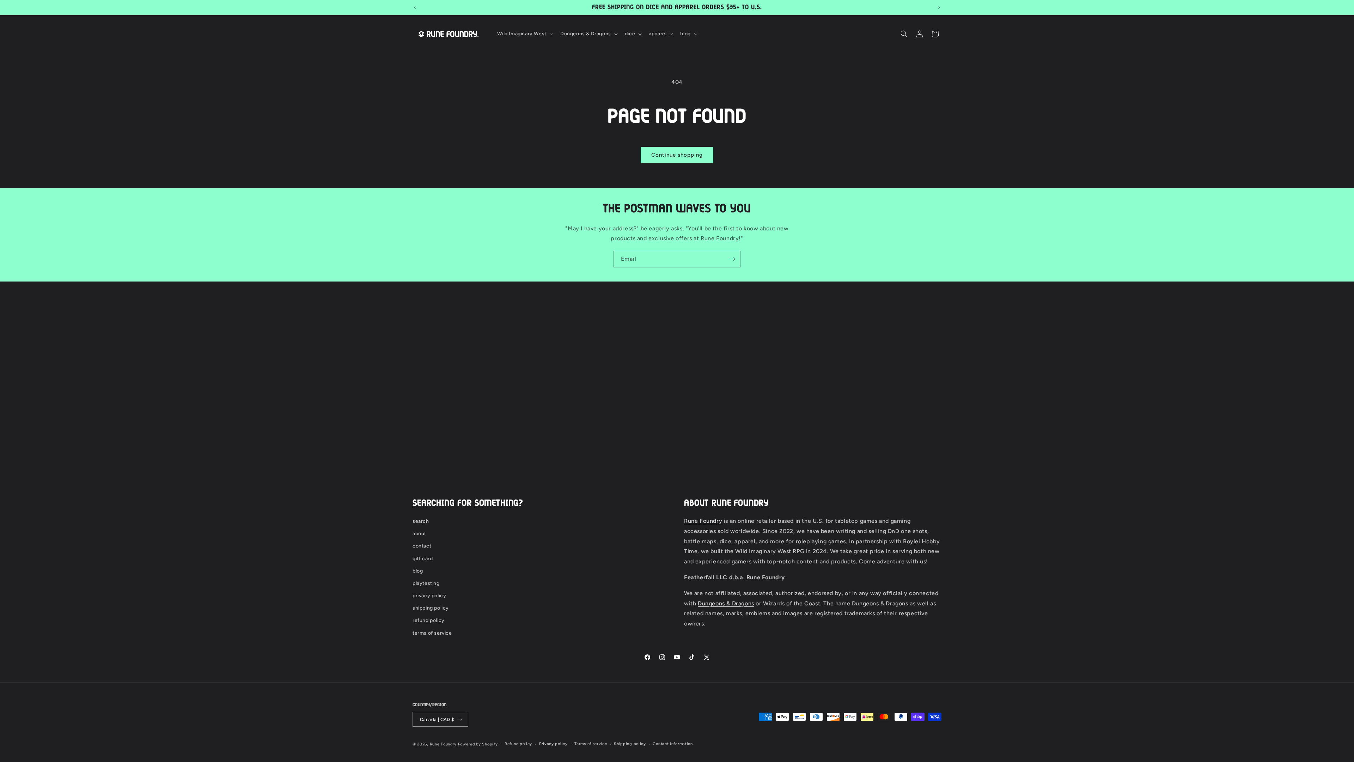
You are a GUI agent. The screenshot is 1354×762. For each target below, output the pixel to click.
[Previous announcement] (415, 7)
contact (422, 546)
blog (418, 571)
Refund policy (518, 744)
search (421, 521)
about (419, 534)
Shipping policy (630, 744)
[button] (524, 33)
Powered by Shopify (478, 744)
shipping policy (431, 608)
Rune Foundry (703, 521)
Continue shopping (677, 155)
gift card (423, 559)
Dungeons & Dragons (726, 603)
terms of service (432, 633)
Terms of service (590, 744)
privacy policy (429, 596)
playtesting (426, 583)
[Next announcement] (939, 7)
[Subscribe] (732, 259)
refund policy (429, 620)
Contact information (673, 744)
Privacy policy (553, 744)
